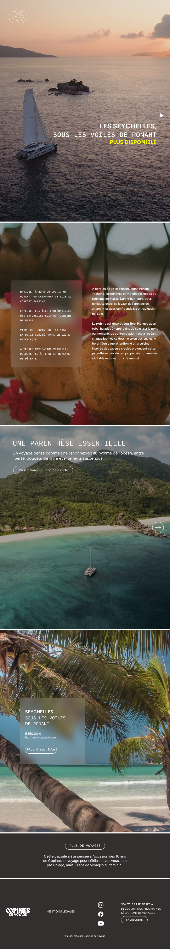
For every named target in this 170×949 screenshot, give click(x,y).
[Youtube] (100, 923)
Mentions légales (61, 911)
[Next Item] (158, 527)
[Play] (162, 115)
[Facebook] (100, 914)
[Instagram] (100, 904)
